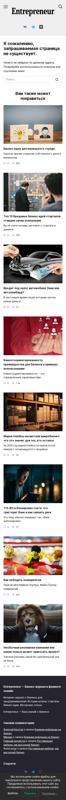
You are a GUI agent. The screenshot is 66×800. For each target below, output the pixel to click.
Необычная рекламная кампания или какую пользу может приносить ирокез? (32, 649)
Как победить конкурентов (22, 580)
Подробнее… (49, 793)
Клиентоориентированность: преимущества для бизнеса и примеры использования (31, 364)
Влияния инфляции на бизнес (41, 737)
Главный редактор (14, 741)
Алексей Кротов (13, 729)
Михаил (8, 737)
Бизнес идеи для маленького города (29, 148)
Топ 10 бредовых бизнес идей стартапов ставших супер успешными (32, 218)
